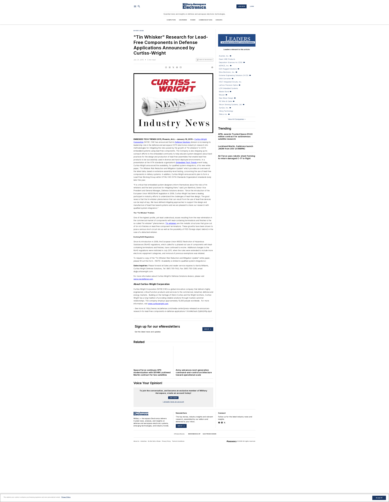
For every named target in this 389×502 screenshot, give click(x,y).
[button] (135, 6)
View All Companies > (237, 119)
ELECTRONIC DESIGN (209, 434)
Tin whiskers (170, 223)
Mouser (222, 95)
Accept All (379, 498)
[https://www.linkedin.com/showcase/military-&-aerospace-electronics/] (222, 423)
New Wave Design (226, 98)
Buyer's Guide (139, 30)
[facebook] (166, 67)
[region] (194, 498)
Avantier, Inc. (224, 56)
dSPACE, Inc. (224, 66)
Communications (205, 20)
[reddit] (177, 67)
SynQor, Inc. (224, 108)
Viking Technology (226, 111)
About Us (136, 441)
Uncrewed (183, 20)
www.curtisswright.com (158, 304)
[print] (212, 67)
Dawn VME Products (227, 59)
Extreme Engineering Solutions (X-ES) (233, 75)
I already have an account (173, 402)
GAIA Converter (225, 79)
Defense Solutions (182, 142)
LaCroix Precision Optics (228, 85)
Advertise (144, 441)
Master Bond (224, 92)
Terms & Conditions (178, 441)
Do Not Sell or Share (154, 441)
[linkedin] (170, 67)
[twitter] (173, 67)
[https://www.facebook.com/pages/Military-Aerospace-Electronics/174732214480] (219, 423)
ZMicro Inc (223, 114)
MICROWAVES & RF (194, 434)
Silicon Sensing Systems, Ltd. (230, 104)
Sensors (219, 20)
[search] (138, 6)
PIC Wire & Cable (225, 101)
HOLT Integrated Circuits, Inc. (230, 82)
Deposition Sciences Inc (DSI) (231, 62)
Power (193, 20)
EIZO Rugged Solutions (228, 69)
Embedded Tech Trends (186, 162)
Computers (171, 20)
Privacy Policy (166, 441)
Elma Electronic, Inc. (227, 72)
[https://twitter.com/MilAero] (225, 423)
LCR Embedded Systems (228, 88)
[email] (181, 67)
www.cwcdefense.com (143, 279)
